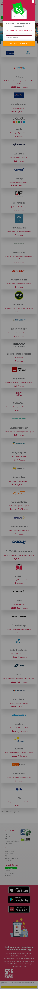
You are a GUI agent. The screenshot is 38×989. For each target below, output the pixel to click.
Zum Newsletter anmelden (18, 43)
